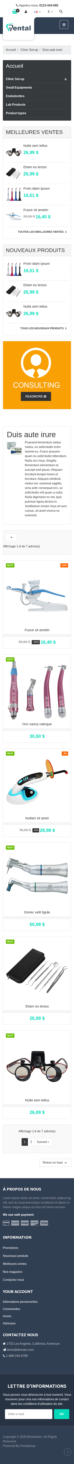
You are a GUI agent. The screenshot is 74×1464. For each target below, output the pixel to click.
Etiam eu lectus (35, 167)
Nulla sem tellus (35, 146)
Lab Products (15, 104)
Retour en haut (55, 1163)
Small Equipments (19, 87)
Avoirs (7, 1316)
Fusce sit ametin (35, 210)
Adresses (9, 1323)
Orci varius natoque (37, 724)
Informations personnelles (20, 1301)
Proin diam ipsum (36, 188)
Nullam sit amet (37, 818)
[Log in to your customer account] (25, 11)
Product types (16, 113)
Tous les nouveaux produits (44, 328)
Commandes (11, 1309)
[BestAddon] (37, 375)
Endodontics (15, 96)
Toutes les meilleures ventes (43, 232)
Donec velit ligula (37, 912)
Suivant (43, 1142)
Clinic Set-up (15, 79)
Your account (18, 1291)
